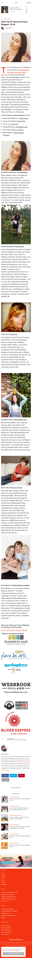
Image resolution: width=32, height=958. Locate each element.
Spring (3, 873)
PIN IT (16, 155)
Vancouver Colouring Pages (8, 915)
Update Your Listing (6, 930)
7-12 (7, 630)
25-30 (24, 630)
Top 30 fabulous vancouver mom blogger (16, 739)
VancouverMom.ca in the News (9, 911)
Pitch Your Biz (4, 934)
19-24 (18, 630)
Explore (3, 875)
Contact (3, 917)
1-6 (2, 630)
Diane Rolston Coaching (21, 585)
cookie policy (16, 950)
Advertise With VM (6, 925)
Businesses (4, 884)
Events (3, 880)
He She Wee (20, 121)
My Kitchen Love (22, 127)
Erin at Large (6, 770)
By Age (3, 878)
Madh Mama (23, 118)
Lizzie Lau (14, 124)
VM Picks (3, 882)
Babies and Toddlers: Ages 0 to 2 (9, 892)
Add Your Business (6, 927)
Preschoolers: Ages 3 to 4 (7, 894)
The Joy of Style (17, 129)
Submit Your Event (6, 932)
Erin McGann (10, 27)
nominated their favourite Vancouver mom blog (15, 72)
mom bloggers (10, 738)
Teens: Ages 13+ (5, 901)
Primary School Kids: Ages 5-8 (8, 896)
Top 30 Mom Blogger (14, 796)
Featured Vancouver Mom (16, 815)
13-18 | (13, 630)
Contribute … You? (6, 913)
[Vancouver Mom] (16, 3)
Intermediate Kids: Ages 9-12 (8, 898)
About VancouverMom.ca (7, 909)
